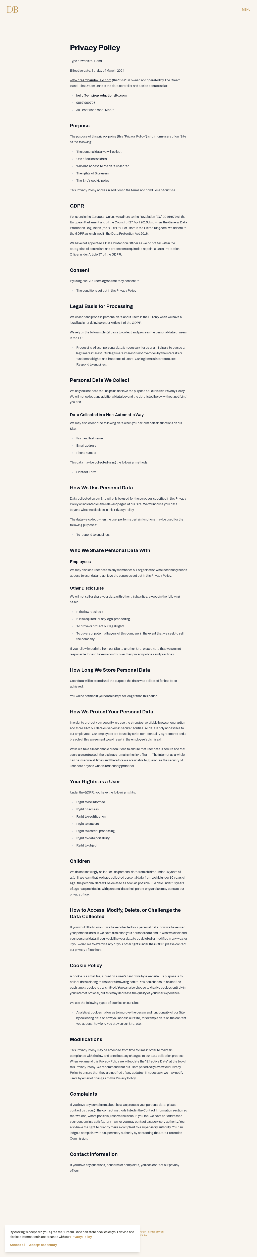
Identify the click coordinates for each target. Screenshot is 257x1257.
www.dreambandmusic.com (90, 80)
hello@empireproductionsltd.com (101, 95)
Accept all (17, 1245)
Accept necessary (43, 1245)
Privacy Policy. (81, 1237)
